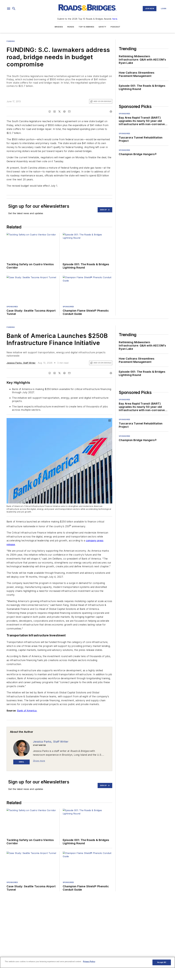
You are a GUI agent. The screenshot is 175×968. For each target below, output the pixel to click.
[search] (14, 9)
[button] (9, 9)
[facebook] (49, 111)
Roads (70, 27)
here (114, 18)
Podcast (115, 27)
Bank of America (27, 710)
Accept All (161, 962)
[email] (69, 111)
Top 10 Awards (86, 27)
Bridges (59, 27)
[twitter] (59, 111)
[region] (87, 962)
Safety (102, 27)
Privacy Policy (89, 962)
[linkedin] (54, 111)
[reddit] (64, 111)
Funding (11, 41)
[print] (111, 111)
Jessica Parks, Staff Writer (21, 362)
